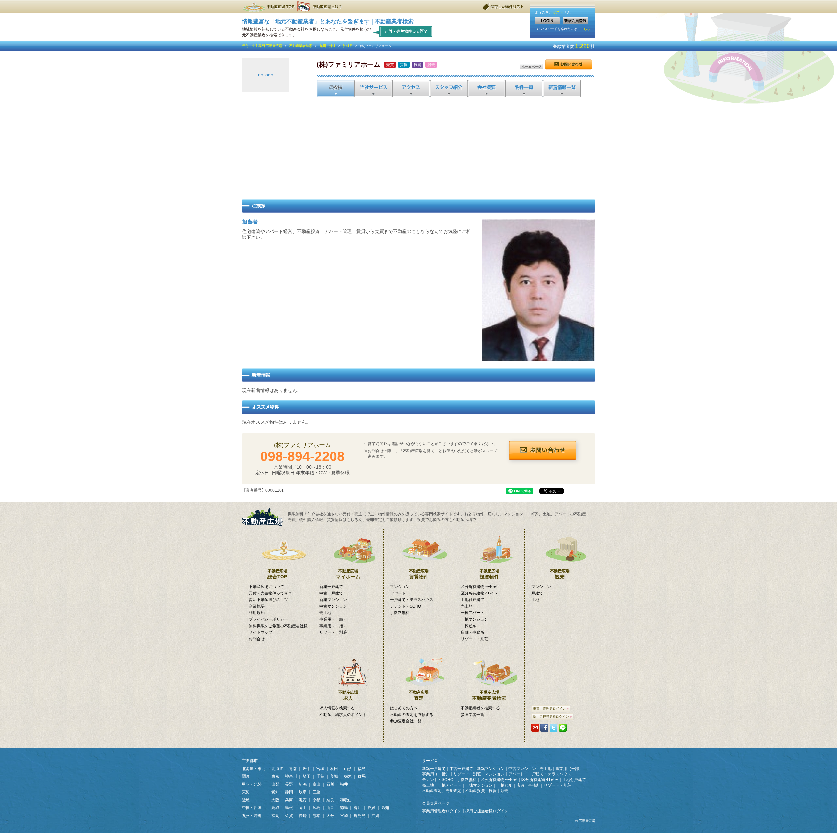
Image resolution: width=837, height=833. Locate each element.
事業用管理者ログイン (549, 708)
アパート (398, 593)
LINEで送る (563, 728)
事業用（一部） (333, 619)
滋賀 (303, 800)
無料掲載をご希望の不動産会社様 (278, 626)
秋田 (334, 768)
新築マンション (333, 599)
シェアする (544, 728)
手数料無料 (400, 613)
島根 (289, 808)
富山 (316, 784)
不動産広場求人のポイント (343, 714)
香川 (358, 808)
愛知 (275, 792)
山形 (348, 768)
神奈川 (291, 776)
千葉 (320, 776)
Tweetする (553, 728)
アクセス (411, 88)
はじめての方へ (404, 708)
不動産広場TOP (268, 6)
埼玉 (307, 776)
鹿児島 (360, 815)
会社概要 (486, 88)
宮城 (320, 768)
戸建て (537, 593)
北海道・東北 (253, 768)
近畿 (246, 800)
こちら (585, 29)
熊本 (316, 815)
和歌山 (346, 800)
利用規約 (257, 613)
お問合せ (568, 64)
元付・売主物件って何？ (403, 31)
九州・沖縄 (327, 46)
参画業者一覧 (472, 714)
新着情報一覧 (561, 88)
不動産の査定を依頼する (411, 714)
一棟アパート (472, 613)
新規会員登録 (575, 20)
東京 (275, 776)
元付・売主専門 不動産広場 (262, 46)
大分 (330, 815)
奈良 (330, 800)
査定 (419, 695)
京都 (316, 800)
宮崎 (344, 815)
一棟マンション (474, 619)
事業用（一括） (333, 626)
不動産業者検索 (300, 46)
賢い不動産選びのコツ (268, 599)
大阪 (275, 800)
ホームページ (531, 66)
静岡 (289, 792)
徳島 (344, 808)
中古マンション (333, 606)
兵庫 (289, 800)
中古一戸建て (331, 593)
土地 (535, 599)
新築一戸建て (331, 586)
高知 (385, 808)
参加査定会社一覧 (405, 721)
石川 (330, 784)
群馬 (362, 776)
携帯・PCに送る (535, 728)
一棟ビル (468, 626)
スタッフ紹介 (448, 88)
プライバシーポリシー (268, 619)
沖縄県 (348, 46)
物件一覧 (523, 88)
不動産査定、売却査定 (441, 791)
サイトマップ (260, 632)
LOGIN (547, 20)
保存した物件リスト (503, 6)
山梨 (275, 784)
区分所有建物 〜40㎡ (479, 586)
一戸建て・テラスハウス (411, 599)
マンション (400, 586)
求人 (348, 695)
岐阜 (303, 792)
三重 (316, 792)
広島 (316, 808)
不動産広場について (266, 586)
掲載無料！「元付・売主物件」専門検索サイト (265, 517)
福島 (362, 768)
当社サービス (373, 88)
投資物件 (489, 574)
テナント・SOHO (405, 606)
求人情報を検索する (337, 708)
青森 (293, 768)
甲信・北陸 (252, 784)
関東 (246, 776)
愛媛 (371, 808)
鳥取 (275, 808)
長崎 (303, 815)
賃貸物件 (419, 574)
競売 (560, 574)
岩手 (307, 768)
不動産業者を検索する (480, 708)
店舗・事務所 (472, 632)
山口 (330, 808)
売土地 (325, 613)
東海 (246, 792)
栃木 (348, 776)
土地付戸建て (472, 599)
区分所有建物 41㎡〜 (479, 593)
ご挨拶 (335, 88)
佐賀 (289, 815)
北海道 (277, 768)
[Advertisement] (418, 147)
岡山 (303, 808)
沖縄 (375, 815)
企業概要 (257, 606)
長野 (289, 784)
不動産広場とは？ (320, 6)
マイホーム (348, 574)
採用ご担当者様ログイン (551, 716)
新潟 (303, 784)
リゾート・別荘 (333, 632)
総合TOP (277, 574)
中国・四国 (252, 808)
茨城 (334, 776)
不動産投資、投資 (481, 791)
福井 (344, 784)
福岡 (275, 815)
